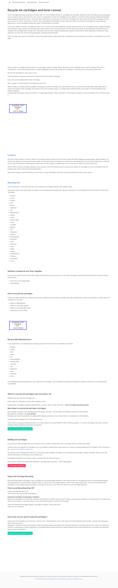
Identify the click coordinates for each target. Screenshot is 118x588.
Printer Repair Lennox (54, 579)
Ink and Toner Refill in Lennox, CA (22, 449)
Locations (12, 155)
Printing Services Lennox (66, 579)
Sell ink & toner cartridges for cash (20, 429)
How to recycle (44, 2)
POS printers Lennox (78, 579)
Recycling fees (32, 2)
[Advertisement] (59, 53)
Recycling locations (18, 2)
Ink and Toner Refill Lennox (41, 579)
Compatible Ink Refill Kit (17, 465)
